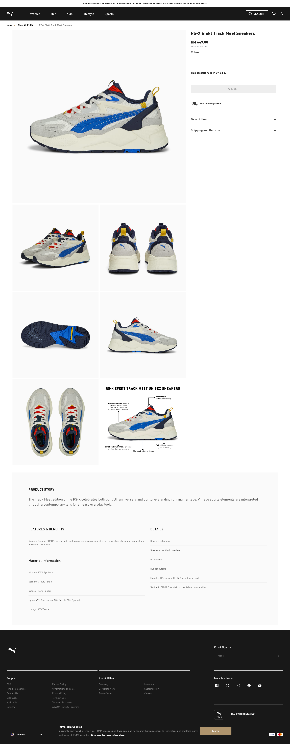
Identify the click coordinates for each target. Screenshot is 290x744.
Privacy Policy (59, 693)
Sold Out (233, 89)
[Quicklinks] (281, 13)
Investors (149, 684)
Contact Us (12, 693)
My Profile (12, 702)
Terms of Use (59, 697)
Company (103, 684)
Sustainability (151, 688)
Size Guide (12, 697)
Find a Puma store (16, 688)
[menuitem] (35, 13)
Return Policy (59, 684)
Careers (148, 693)
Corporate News (107, 688)
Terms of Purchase (61, 702)
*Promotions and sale (63, 688)
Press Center (105, 693)
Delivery (11, 706)
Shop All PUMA (26, 25)
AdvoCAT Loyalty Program (65, 706)
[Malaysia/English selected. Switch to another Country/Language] (25, 734)
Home (9, 25)
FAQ (9, 684)
